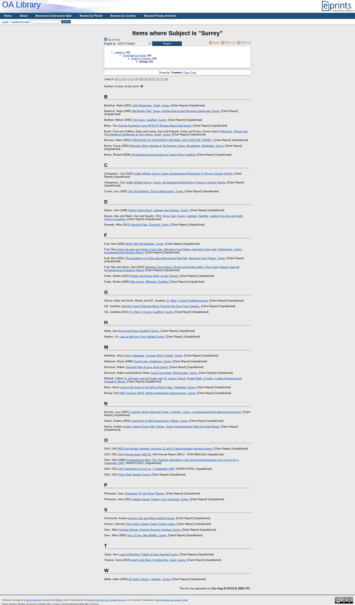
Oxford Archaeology (32, 600)
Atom (215, 42)
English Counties (141, 58)
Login (5, 21)
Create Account (20, 21)
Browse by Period (91, 15)
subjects (120, 52)
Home (8, 15)
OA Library (21, 4)
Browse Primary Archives (160, 15)
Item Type (190, 72)
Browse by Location (123, 15)
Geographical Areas (134, 55)
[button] (167, 43)
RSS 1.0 (229, 42)
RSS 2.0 (245, 42)
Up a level (113, 39)
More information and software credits (171, 600)
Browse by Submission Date (53, 15)
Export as (110, 43)
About (23, 15)
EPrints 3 (59, 600)
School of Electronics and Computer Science (106, 600)
